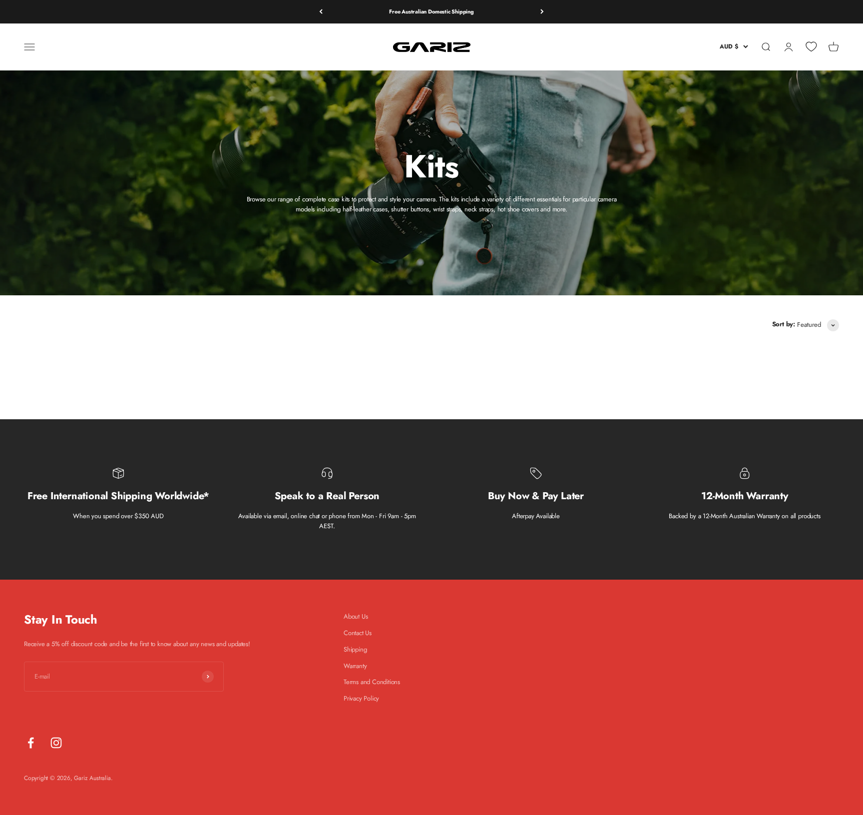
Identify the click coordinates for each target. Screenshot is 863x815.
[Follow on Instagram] (56, 743)
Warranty (355, 666)
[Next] (542, 11)
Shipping (355, 649)
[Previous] (321, 11)
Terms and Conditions (372, 682)
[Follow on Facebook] (30, 743)
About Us (356, 616)
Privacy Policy (361, 698)
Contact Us (358, 633)
